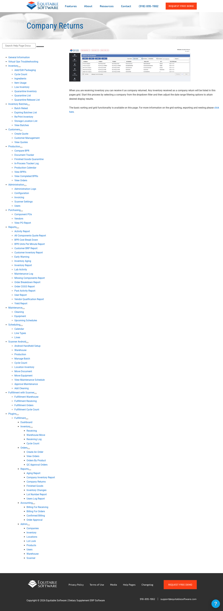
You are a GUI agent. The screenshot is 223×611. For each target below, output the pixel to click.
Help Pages (129, 584)
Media (113, 584)
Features (71, 6)
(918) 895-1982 (149, 6)
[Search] (40, 46)
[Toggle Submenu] (19, 66)
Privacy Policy (76, 584)
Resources (106, 6)
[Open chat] (215, 603)
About (88, 6)
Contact (126, 6)
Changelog (147, 584)
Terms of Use (97, 584)
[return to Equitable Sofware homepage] (42, 9)
